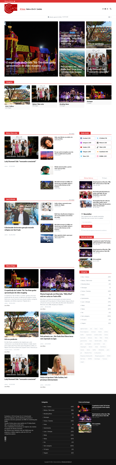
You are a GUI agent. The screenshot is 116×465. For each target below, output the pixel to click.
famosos (90, 326)
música (88, 338)
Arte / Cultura (91, 40)
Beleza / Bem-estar (92, 66)
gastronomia (83, 329)
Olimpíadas (101, 338)
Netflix (94, 338)
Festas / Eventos (65, 63)
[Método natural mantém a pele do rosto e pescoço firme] (47, 159)
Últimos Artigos (10, 254)
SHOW (108, 344)
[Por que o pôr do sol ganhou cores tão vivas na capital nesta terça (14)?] (47, 144)
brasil (101, 317)
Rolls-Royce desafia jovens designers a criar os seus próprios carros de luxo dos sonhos (64, 204)
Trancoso (104, 347)
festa (96, 326)
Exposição (82, 326)
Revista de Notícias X (67, 450)
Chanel (100, 320)
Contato (39, 9)
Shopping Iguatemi (99, 344)
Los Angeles (88, 332)
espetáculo (89, 323)
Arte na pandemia (96, 43)
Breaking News (65, 32)
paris (108, 338)
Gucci (90, 329)
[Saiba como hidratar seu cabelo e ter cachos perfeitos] (47, 131)
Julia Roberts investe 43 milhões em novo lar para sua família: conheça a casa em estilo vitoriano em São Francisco (63, 173)
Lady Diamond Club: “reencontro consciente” (98, 70)
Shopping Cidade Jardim (86, 344)
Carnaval (93, 320)
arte (91, 317)
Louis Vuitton (97, 332)
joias (81, 332)
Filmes (106, 326)
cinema (106, 320)
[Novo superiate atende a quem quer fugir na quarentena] (47, 227)
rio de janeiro (97, 341)
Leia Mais (7, 294)
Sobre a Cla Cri (31, 9)
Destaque (9, 59)
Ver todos (71, 122)
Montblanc (103, 335)
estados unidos (98, 323)
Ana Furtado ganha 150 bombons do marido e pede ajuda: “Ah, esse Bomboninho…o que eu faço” (101, 182)
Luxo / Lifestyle (10, 188)
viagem (82, 350)
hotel (105, 329)
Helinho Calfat (98, 329)
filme (101, 326)
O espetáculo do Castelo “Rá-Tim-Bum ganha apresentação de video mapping (31, 64)
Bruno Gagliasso (84, 320)
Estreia (106, 323)
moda (96, 335)
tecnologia (97, 347)
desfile (82, 323)
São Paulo (82, 347)
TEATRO (90, 347)
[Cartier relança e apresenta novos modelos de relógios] (47, 195)
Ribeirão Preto (88, 341)
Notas (77, 32)
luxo (104, 332)
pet (81, 341)
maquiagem (83, 335)
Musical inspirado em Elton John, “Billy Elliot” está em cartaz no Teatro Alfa (71, 39)
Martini (90, 335)
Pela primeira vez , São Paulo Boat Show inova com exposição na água (71, 69)
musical (82, 338)
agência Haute (83, 317)
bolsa (96, 317)
